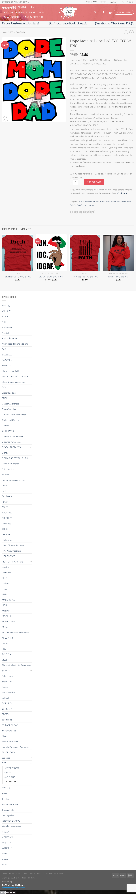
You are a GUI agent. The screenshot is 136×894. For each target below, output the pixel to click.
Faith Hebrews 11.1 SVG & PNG (17, 277)
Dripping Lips (8, 469)
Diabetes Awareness (11, 441)
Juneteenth (6, 572)
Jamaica (5, 567)
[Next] (134, 262)
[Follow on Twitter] (132, 2)
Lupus (4, 589)
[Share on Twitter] (77, 212)
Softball (5, 697)
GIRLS (5, 529)
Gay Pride (6, 523)
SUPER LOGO (8, 752)
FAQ (122, 2)
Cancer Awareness (10, 403)
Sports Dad (7, 719)
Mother (113, 201)
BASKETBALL (8, 360)
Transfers (103, 2)
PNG (4, 648)
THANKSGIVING (10, 804)
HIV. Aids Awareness (11, 550)
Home (4, 32)
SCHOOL (6, 670)
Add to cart (94, 182)
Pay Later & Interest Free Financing (18, 7)
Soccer (5, 687)
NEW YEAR (7, 638)
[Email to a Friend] (82, 212)
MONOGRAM (8, 621)
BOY (4, 387)
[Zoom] (5, 118)
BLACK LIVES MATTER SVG (89, 201)
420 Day (6, 305)
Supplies (112, 2)
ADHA (5, 316)
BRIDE (5, 398)
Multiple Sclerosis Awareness (15, 632)
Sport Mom (7, 708)
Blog (32, 12)
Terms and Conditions (53, 873)
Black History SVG (10, 371)
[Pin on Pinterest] (87, 212)
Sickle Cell (7, 681)
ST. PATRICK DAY (10, 725)
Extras (4, 485)
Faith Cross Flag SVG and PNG (85, 277)
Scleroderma (8, 676)
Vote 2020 (7, 842)
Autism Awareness (10, 338)
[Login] (103, 12)
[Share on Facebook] (72, 212)
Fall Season (7, 496)
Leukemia (6, 583)
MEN (4, 605)
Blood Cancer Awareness (13, 381)
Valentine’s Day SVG (11, 820)
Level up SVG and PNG (118, 277)
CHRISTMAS (8, 431)
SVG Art (73, 205)
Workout (6, 864)
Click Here (122, 193)
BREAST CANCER (12, 768)
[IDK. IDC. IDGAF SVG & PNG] (51, 252)
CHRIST (5, 425)
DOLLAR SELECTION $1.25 (14, 458)
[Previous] (2, 262)
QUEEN (5, 659)
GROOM (6, 534)
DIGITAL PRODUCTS (11, 447)
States (4, 736)
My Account (11, 17)
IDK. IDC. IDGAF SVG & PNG (51, 277)
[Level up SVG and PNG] (118, 252)
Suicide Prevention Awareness (15, 746)
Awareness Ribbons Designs (15, 343)
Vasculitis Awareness (11, 826)
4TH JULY (6, 311)
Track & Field (8, 809)
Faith (4, 490)
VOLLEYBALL (8, 837)
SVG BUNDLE (21, 32)
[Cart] (110, 12)
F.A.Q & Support (33, 17)
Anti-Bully (6, 332)
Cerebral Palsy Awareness (14, 414)
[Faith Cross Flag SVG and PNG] (84, 252)
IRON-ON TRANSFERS (12, 561)
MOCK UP (7, 616)
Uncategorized (8, 815)
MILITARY (6, 610)
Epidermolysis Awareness (13, 480)
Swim (4, 793)
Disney (5, 452)
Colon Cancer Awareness (13, 436)
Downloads (35, 873)
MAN (108, 201)
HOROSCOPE (8, 556)
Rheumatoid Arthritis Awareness (16, 665)
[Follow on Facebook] (127, 2)
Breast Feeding (9, 392)
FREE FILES (7, 518)
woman (91, 205)
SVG (95, 2)
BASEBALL (7, 354)
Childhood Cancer (10, 420)
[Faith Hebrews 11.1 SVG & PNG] (17, 252)
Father (102, 201)
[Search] (95, 12)
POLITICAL (7, 654)
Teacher (5, 799)
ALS (4, 322)
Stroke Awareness (10, 741)
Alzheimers (7, 327)
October (8, 772)
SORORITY (7, 703)
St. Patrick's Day (9, 730)
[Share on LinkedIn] (92, 212)
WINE (5, 853)
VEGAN (5, 831)
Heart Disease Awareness (14, 545)
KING (4, 578)
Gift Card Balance (15, 12)
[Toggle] (31, 447)
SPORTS (6, 714)
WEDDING (7, 848)
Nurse (5, 643)
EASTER (5, 474)
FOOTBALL (7, 512)
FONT (5, 507)
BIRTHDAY (6, 365)
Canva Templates (9, 409)
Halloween (7, 539)
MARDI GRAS (8, 599)
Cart (25, 873)
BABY (4, 349)
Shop (88, 2)
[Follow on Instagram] (130, 2)
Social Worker (8, 692)
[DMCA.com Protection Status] (8, 892)
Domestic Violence (10, 463)
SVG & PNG (126, 201)
